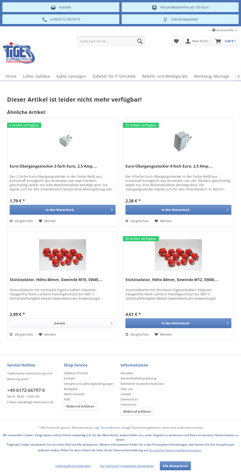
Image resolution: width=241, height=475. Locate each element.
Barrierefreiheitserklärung (138, 378)
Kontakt (69, 378)
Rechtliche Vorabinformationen (142, 384)
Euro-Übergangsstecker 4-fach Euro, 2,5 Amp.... (169, 166)
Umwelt (125, 394)
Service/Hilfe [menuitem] (224, 30)
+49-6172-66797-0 (26, 390)
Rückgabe (70, 389)
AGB (67, 399)
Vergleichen (23, 221)
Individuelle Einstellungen (73, 466)
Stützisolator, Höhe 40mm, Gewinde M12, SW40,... (172, 279)
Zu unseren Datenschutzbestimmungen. (175, 450)
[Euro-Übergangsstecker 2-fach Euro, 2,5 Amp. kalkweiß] (63, 141)
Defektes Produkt (76, 373)
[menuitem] (111, 41)
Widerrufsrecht (74, 394)
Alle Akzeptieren (175, 466)
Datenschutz (129, 399)
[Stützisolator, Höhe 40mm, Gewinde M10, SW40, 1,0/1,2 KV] (63, 255)
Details (59, 323)
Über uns (126, 389)
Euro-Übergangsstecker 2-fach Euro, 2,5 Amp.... (53, 166)
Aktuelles (126, 373)
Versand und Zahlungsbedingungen (89, 384)
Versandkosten (110, 428)
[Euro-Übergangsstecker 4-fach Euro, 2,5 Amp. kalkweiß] (178, 141)
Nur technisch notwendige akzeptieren (127, 466)
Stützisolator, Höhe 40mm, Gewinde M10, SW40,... (56, 279)
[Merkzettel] (176, 41)
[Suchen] (140, 41)
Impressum (128, 404)
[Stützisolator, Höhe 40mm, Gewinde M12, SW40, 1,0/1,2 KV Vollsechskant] (178, 255)
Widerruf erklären (80, 406)
